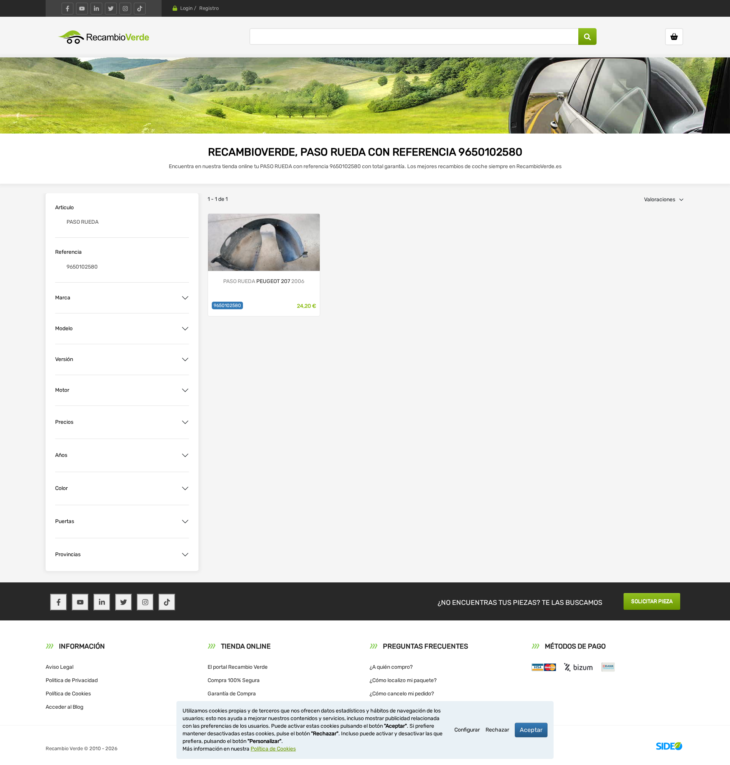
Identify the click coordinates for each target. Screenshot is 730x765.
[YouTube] (82, 8)
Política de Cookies (68, 693)
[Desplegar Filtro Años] (185, 455)
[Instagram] (125, 8)
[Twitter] (111, 8)
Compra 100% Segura (234, 680)
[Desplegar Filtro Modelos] (185, 328)
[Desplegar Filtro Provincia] (185, 554)
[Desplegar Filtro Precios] (185, 422)
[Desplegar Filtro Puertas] (185, 521)
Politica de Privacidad (72, 680)
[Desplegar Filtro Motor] (185, 390)
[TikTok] (140, 8)
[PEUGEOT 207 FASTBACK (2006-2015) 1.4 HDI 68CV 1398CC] (264, 242)
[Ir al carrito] (674, 36)
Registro (209, 8)
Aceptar (531, 729)
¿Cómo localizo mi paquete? (403, 680)
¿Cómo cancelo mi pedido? (402, 693)
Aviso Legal (59, 667)
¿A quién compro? (391, 667)
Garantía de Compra (232, 693)
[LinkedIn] (96, 8)
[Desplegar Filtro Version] (185, 359)
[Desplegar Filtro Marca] (185, 298)
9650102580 (227, 305)
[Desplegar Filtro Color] (185, 488)
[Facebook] (67, 8)
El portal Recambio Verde (238, 667)
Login (186, 8)
